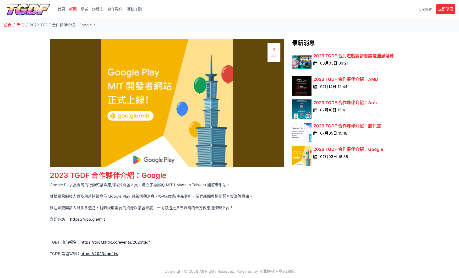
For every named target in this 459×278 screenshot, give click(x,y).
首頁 (61, 9)
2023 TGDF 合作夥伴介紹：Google (348, 149)
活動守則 (134, 9)
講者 (84, 9)
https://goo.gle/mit (87, 219)
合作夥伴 (115, 9)
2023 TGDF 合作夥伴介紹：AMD (345, 79)
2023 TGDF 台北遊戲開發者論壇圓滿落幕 (353, 55)
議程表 (98, 9)
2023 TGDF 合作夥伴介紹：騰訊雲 (347, 125)
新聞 (73, 9)
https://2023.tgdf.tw (99, 253)
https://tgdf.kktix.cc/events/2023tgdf (115, 242)
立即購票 (445, 9)
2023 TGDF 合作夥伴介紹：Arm (345, 102)
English (425, 9)
